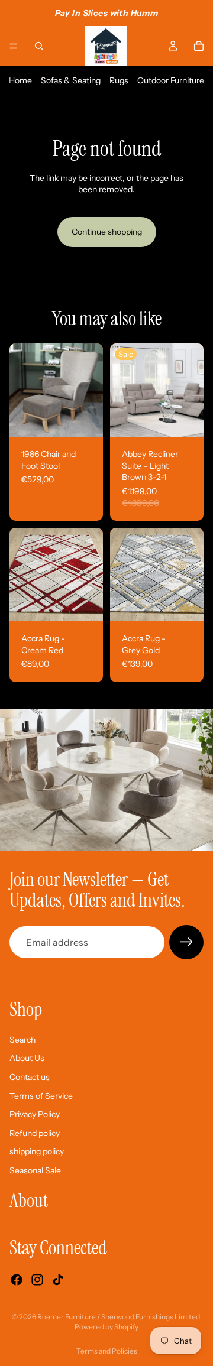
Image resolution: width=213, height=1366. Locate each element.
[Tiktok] (58, 1280)
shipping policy (36, 1151)
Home (20, 80)
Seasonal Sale (35, 1170)
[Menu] (13, 46)
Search (22, 1039)
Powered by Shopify (106, 1326)
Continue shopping (107, 231)
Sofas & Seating (71, 80)
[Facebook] (16, 1280)
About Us (26, 1058)
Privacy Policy (34, 1114)
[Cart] (199, 46)
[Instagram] (37, 1280)
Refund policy (34, 1133)
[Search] (39, 46)
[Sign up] (186, 942)
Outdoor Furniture (170, 80)
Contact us (29, 1077)
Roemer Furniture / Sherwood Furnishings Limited (118, 1316)
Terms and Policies (106, 1350)
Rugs (118, 80)
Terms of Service (41, 1096)
